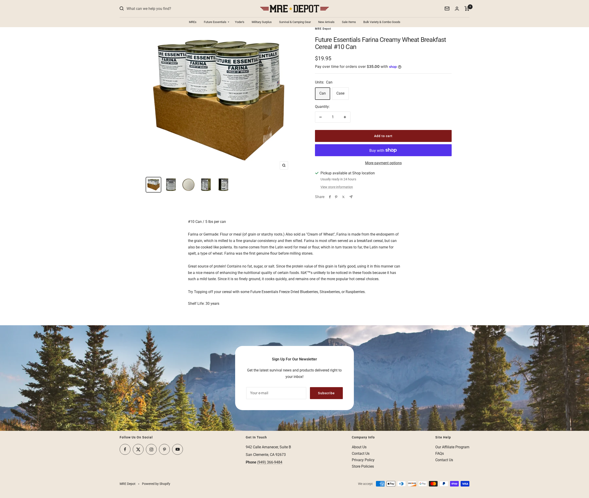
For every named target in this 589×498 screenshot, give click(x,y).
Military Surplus (262, 22)
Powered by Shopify (156, 484)
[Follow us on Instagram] (151, 449)
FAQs (439, 453)
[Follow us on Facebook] (125, 449)
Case (340, 93)
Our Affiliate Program (452, 447)
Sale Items (349, 22)
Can (322, 93)
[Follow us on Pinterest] (164, 449)
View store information (336, 187)
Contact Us (361, 453)
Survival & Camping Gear (295, 22)
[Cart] (467, 8)
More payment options (383, 163)
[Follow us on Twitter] (138, 449)
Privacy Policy (363, 460)
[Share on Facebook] (330, 197)
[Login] (457, 9)
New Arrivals (326, 22)
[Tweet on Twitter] (343, 197)
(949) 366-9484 (269, 462)
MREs (192, 22)
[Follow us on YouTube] (177, 449)
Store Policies (363, 466)
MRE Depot (323, 28)
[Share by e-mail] (350, 196)
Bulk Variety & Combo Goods (381, 22)
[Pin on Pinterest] (336, 197)
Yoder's (239, 22)
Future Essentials (215, 22)
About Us (359, 447)
